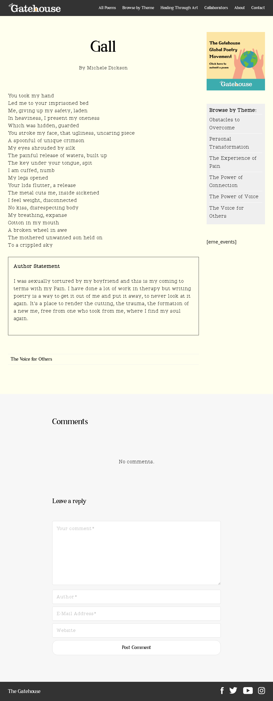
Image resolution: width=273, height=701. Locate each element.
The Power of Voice (234, 197)
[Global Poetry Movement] (34, 8)
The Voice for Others (31, 359)
